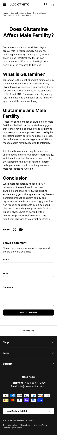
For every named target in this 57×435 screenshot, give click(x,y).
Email (5, 273)
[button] (52, 4)
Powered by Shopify (25, 420)
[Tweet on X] (14, 229)
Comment (8, 287)
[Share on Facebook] (21, 229)
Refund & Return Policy (12, 428)
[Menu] (4, 4)
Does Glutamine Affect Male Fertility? (18, 15)
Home (5, 13)
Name (6, 259)
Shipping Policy (40, 425)
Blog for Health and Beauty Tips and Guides (28, 13)
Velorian (13, 420)
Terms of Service (10, 425)
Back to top (28, 330)
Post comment (28, 312)
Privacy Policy (25, 425)
